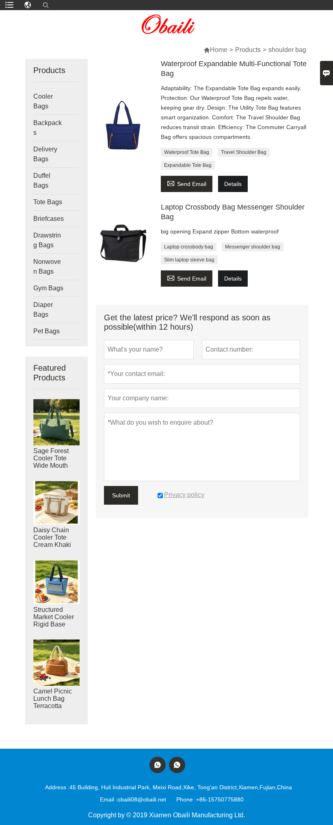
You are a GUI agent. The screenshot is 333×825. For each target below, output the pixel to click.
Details (233, 184)
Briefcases (48, 218)
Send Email (186, 183)
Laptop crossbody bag (188, 247)
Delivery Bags (45, 154)
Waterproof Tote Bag (186, 152)
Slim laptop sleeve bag (189, 260)
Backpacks (47, 127)
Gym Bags (48, 288)
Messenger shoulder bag (252, 247)
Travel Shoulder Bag (243, 152)
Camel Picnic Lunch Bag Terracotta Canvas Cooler (55, 702)
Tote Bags (47, 202)
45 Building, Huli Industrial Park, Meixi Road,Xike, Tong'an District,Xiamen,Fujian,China (180, 787)
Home (218, 49)
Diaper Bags (43, 309)
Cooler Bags (43, 101)
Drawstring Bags (47, 240)
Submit (121, 495)
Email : (108, 799)
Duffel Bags (41, 180)
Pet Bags (46, 331)
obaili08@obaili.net (141, 799)
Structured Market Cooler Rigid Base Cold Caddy (53, 620)
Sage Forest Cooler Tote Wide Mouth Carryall (51, 461)
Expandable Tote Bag (188, 165)
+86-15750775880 (220, 799)
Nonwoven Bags (47, 266)
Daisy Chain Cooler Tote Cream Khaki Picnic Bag (52, 541)
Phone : (186, 799)
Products (248, 49)
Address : (57, 787)
